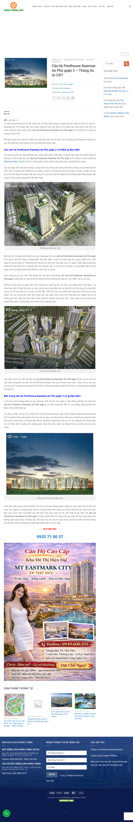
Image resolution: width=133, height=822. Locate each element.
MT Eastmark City (114, 765)
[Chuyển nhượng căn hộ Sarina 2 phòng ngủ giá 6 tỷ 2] (38, 703)
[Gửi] (126, 63)
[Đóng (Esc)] (2, 806)
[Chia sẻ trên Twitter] (59, 98)
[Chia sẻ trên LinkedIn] (73, 98)
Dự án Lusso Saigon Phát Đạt (104, 755)
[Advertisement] (66, 32)
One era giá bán (121, 78)
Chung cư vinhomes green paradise (107, 749)
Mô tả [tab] (6, 114)
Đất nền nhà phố (59, 6)
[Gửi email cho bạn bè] (63, 98)
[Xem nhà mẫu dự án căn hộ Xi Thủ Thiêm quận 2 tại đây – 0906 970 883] (14, 704)
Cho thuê (92, 6)
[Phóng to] (7, 85)
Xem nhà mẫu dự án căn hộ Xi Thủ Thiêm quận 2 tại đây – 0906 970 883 (14, 723)
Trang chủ (36, 6)
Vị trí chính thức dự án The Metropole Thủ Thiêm (60, 714)
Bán (84, 6)
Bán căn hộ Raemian (62, 88)
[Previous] (4, 713)
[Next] (96, 713)
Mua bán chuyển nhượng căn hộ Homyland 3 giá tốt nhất (85, 716)
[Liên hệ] (6, 813)
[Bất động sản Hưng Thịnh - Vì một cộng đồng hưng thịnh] (15, 6)
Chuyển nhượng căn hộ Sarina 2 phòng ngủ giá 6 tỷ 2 (38, 721)
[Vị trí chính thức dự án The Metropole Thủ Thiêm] (61, 700)
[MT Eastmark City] (50, 611)
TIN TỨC (101, 6)
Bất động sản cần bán (74, 60)
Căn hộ (46, 6)
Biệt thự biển (75, 6)
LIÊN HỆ (110, 6)
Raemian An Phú (68, 92)
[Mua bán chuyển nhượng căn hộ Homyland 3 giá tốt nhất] (85, 701)
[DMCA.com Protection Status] (66, 800)
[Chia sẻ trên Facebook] (54, 98)
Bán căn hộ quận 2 (67, 84)
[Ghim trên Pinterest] (68, 98)
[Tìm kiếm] (130, 6)
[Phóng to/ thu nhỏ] (10, 806)
